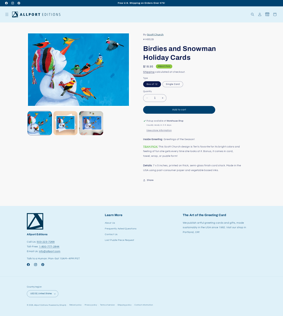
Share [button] (150, 180)
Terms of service (107, 305)
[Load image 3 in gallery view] (91, 123)
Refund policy (75, 305)
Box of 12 (152, 84)
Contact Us (111, 234)
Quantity (147, 91)
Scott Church (155, 34)
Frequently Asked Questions (121, 229)
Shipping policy (125, 305)
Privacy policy (91, 305)
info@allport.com (49, 251)
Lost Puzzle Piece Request (119, 240)
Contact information (143, 305)
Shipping (149, 72)
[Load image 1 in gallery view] (40, 123)
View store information (159, 130)
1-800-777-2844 (49, 246)
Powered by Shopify (57, 305)
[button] (6, 14)
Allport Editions (41, 305)
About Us (110, 223)
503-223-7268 (46, 241)
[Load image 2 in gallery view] (65, 123)
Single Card (173, 84)
